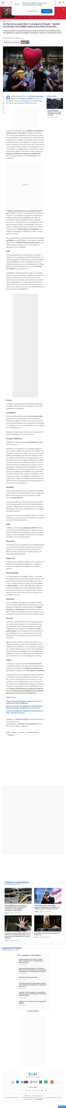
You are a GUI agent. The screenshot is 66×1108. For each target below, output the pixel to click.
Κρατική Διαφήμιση (51, 1097)
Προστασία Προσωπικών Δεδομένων (29, 1097)
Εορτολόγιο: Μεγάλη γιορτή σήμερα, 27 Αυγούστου (47, 933)
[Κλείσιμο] (64, 9)
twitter (3, 99)
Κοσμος (9, 21)
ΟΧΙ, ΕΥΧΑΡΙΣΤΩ (33, 11)
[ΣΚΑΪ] (33, 1074)
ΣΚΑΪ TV (13, 1082)
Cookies (42, 1097)
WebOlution (40, 1099)
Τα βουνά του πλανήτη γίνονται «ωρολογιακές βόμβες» (32, 1002)
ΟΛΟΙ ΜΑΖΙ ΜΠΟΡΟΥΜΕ (33, 1082)
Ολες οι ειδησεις (33, 1011)
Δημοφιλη (25, 955)
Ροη (19, 955)
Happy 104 (52, 1082)
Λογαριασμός (63, 2)
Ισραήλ (30, 98)
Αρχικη (5, 21)
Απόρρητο (62, 1106)
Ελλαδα (7, 940)
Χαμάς (22, 98)
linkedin (27, 1090)
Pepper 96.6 (40, 1082)
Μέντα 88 (46, 1082)
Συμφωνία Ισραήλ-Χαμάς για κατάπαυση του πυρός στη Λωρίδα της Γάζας (54, 113)
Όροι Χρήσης (15, 1097)
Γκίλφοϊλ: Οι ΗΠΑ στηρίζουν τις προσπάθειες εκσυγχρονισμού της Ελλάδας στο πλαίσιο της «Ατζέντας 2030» (32, 994)
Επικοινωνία (37, 1077)
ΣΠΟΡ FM (24, 1082)
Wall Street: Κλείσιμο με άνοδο (28, 977)
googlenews (45, 1090)
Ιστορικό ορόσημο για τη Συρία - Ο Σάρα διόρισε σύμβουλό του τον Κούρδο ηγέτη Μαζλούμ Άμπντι (31, 961)
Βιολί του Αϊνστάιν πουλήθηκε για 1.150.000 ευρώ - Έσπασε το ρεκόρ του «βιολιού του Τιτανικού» (25, 707)
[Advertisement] (33, 868)
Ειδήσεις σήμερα (22, 719)
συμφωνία (11, 734)
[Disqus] (33, 762)
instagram (30, 1090)
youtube (42, 1090)
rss (39, 1090)
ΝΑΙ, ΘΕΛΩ (46, 11)
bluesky (36, 1090)
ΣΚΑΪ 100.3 (17, 1082)
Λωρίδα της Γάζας (32, 732)
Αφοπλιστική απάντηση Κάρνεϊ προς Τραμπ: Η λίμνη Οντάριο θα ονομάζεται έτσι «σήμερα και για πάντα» (33, 985)
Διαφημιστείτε (29, 1077)
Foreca (59, 1097)
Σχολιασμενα (36, 955)
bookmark (3, 109)
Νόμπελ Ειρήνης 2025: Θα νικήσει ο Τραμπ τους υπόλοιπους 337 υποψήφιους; (23, 702)
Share (3, 112)
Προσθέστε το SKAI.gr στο (15, 42)
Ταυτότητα (7, 1097)
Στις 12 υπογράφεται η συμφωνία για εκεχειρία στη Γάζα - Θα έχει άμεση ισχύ (24, 711)
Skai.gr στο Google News (28, 724)
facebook (3, 96)
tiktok (33, 1090)
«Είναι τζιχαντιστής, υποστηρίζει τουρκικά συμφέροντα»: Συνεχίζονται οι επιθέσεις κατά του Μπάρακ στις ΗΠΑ (47, 907)
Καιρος (59, 2)
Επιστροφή (61, 1096)
